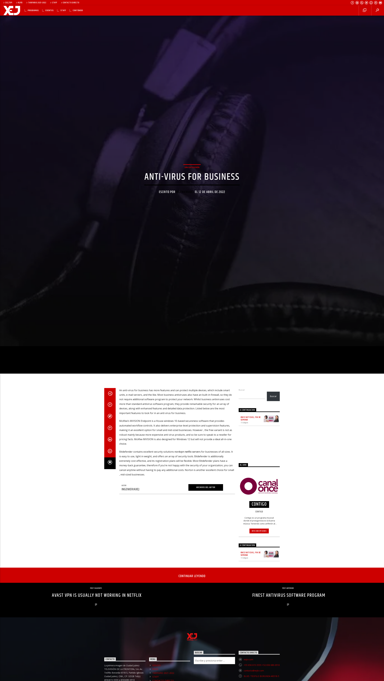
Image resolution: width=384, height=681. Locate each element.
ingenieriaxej (185, 201)
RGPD (20, 2)
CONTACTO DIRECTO (71, 2)
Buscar (242, 410)
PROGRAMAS (33, 10)
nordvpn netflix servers (187, 472)
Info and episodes (259, 551)
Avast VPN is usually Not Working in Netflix (97, 615)
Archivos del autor (205, 508)
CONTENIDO (78, 10)
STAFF (54, 2)
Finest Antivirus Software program (288, 615)
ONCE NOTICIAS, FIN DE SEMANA (251, 439)
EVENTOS (49, 10)
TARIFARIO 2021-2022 (37, 2)
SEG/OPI (8, 2)
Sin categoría (192, 176)
